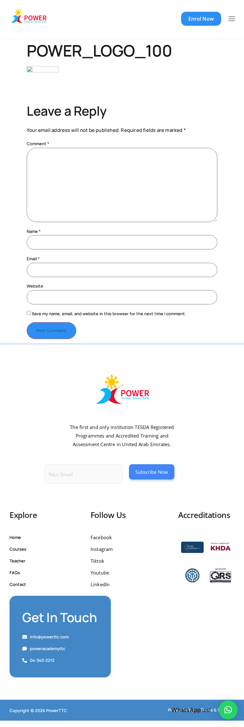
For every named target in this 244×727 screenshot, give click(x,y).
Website (35, 286)
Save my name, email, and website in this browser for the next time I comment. (109, 314)
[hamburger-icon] (231, 19)
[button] (228, 709)
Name (34, 231)
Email (33, 259)
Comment (38, 144)
